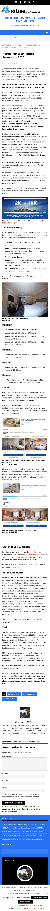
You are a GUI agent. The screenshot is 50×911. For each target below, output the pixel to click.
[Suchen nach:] (25, 38)
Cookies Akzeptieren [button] (40, 897)
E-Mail (4, 780)
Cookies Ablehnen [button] (25, 902)
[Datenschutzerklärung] (30, 2)
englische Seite (11, 271)
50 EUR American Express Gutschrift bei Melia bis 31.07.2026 (22, 831)
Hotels (18, 45)
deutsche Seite (24, 271)
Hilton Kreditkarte (9, 583)
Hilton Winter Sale (33, 554)
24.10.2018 (37, 619)
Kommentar (7, 756)
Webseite (6, 787)
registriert (15, 567)
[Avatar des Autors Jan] (25, 879)
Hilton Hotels (9, 699)
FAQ (40, 276)
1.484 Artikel (30, 722)
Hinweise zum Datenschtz (34, 908)
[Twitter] (16, 2)
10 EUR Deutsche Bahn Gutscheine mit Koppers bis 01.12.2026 (23, 824)
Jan (16, 63)
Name (4, 774)
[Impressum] (34, 2)
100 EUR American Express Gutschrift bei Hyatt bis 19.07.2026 (23, 828)
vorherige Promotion (30, 139)
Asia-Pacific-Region (19, 557)
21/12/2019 (8, 63)
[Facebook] (20, 2)
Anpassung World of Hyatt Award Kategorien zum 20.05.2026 (23, 839)
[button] (46, 32)
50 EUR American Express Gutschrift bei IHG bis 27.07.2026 (22, 835)
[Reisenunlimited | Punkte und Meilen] (20, 13)
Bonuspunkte (13, 694)
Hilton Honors (29, 694)
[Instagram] (25, 2)
